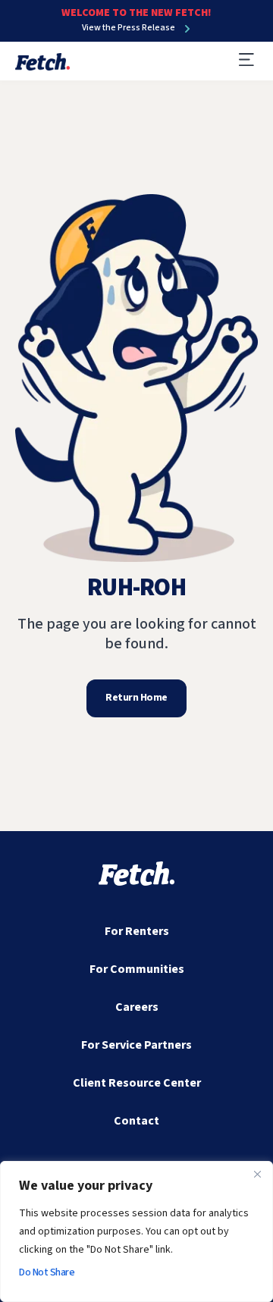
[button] (246, 61)
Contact (136, 1120)
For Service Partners (136, 1045)
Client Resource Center (137, 1083)
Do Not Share (46, 1272)
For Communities (136, 969)
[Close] (257, 1174)
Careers (136, 1007)
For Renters (137, 931)
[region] (136, 1231)
